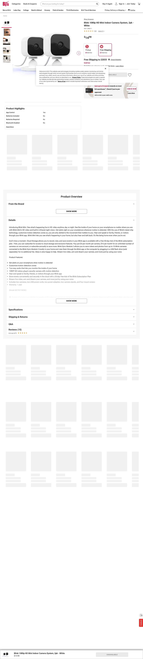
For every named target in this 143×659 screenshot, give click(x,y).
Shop (89, 19)
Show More (71, 211)
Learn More (119, 66)
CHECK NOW (131, 89)
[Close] (105, 68)
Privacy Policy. (76, 77)
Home (5, 16)
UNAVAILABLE (111, 75)
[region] (72, 76)
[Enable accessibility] (141, 615)
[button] (116, 60)
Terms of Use (61, 81)
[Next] (79, 53)
